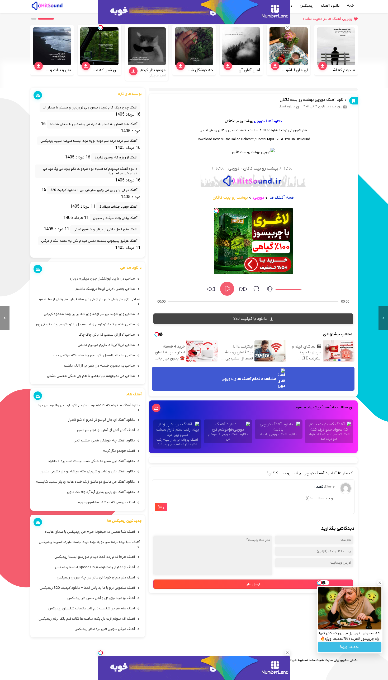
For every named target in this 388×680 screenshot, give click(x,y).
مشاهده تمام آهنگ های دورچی (249, 379)
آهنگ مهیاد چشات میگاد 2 (118, 206)
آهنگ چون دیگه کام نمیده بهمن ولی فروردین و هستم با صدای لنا (90, 107)
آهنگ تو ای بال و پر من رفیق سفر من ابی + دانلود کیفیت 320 (93, 190)
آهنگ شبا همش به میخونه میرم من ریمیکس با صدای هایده (93, 124)
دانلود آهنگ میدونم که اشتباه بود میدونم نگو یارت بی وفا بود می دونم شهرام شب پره (90, 171)
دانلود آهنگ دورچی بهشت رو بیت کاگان (313, 99)
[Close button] (379, 582)
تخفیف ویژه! (349, 647)
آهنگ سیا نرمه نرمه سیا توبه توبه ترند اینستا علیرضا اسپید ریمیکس (88, 141)
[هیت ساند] (47, 5)
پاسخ (161, 507)
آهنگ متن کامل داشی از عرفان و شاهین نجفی (105, 229)
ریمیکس (307, 5)
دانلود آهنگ (330, 5)
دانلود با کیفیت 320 (250, 318)
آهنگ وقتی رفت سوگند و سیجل (115, 218)
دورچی (259, 121)
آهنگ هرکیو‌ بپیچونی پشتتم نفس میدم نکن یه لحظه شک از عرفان (89, 241)
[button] (46, 18)
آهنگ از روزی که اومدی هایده (115, 157)
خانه (350, 5)
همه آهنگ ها (281, 197)
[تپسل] (216, 210)
